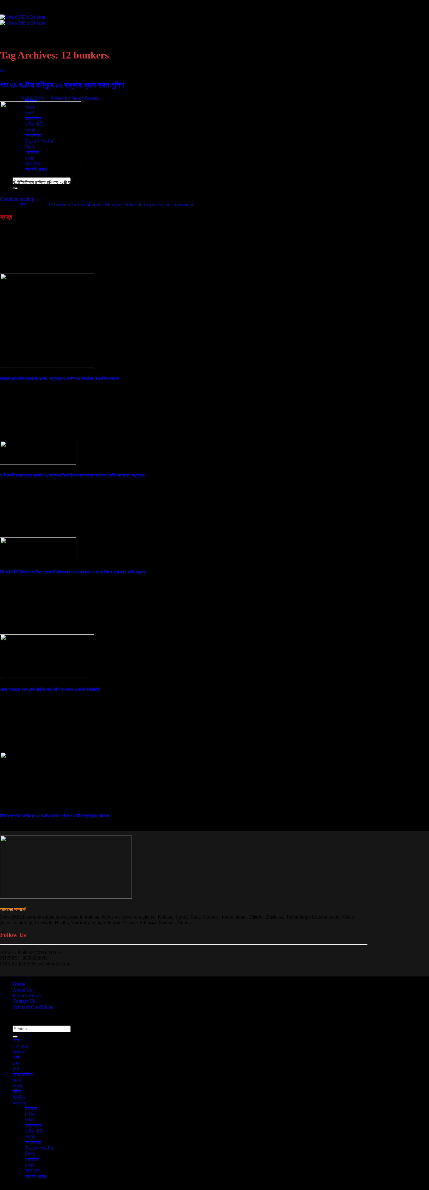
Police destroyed (140, 204)
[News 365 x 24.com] (22, 19)
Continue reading (20, 199)
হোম (16, 33)
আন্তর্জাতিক (22, 67)
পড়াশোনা (32, 163)
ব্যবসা (17, 78)
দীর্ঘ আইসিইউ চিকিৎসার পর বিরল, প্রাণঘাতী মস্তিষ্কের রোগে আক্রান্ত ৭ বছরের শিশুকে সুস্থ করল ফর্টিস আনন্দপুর (73, 572)
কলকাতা (19, 44)
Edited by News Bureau (75, 98)
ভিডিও (30, 1114)
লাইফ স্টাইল (35, 1131)
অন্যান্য (19, 1102)
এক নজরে (20, 39)
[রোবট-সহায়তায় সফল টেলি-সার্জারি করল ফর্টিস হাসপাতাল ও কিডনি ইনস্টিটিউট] (47, 677)
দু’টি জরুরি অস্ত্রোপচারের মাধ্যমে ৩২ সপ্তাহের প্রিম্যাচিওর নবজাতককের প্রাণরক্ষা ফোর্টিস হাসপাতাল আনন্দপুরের (72, 475)
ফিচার (29, 1153)
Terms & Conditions (33, 1006)
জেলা (17, 73)
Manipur (113, 204)
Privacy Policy (27, 995)
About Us (22, 990)
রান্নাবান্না (33, 1125)
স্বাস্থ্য (30, 1136)
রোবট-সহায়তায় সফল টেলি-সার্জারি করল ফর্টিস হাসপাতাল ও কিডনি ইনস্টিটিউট (50, 689)
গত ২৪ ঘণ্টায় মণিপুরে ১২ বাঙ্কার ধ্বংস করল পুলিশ (62, 85)
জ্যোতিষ (32, 1159)
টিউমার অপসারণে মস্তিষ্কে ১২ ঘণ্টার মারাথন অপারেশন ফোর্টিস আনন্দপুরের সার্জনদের (54, 815)
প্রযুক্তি (19, 90)
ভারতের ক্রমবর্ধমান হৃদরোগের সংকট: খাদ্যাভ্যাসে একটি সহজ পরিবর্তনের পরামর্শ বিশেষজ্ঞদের (59, 378)
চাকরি (29, 1165)
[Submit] (15, 1036)
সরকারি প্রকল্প (36, 169)
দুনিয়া (17, 1091)
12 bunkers (59, 204)
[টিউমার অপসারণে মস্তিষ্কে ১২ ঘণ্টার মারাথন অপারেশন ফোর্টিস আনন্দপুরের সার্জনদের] (47, 803)
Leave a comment (175, 204)
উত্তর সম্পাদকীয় (39, 1148)
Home (19, 984)
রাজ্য (16, 1063)
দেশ (16, 61)
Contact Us (24, 1001)
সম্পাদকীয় (33, 1142)
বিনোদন (31, 1108)
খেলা (16, 1057)
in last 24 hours (87, 204)
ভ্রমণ (29, 1119)
